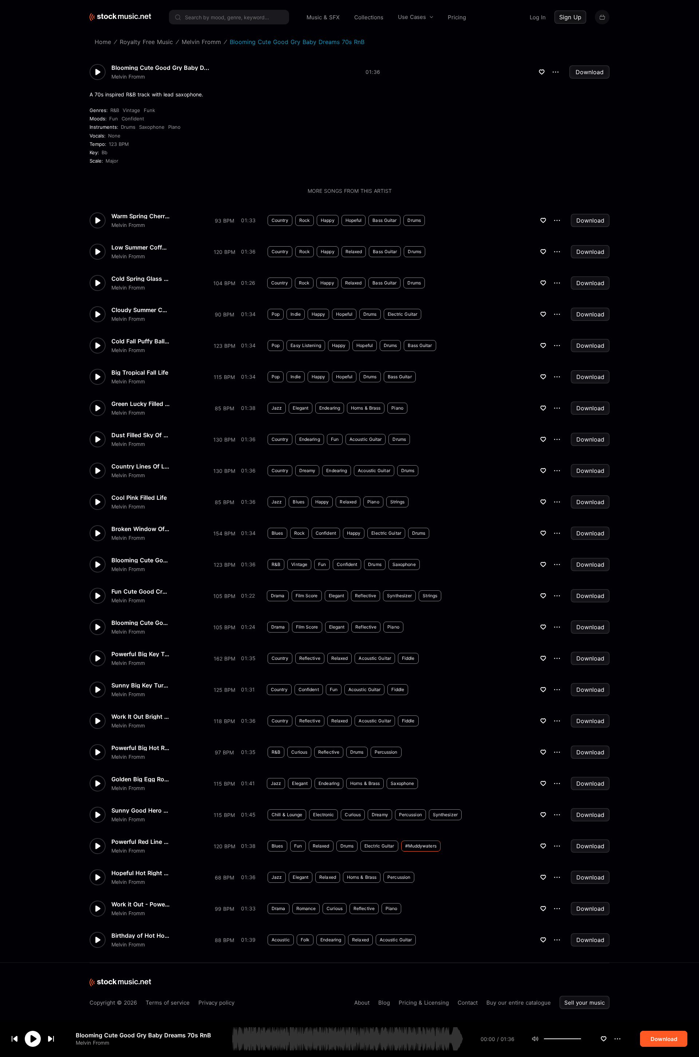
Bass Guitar (384, 220)
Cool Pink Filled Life (139, 497)
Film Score (307, 595)
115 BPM (224, 377)
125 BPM (224, 690)
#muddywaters (421, 846)
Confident (133, 118)
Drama (278, 595)
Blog (384, 1002)
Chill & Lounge (287, 814)
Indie (296, 314)
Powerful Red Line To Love (140, 842)
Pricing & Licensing (424, 1002)
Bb (104, 152)
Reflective (365, 595)
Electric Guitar (403, 314)
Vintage (131, 110)
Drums (128, 127)
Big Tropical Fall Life (139, 372)
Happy (328, 220)
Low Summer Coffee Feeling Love (140, 247)
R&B (114, 110)
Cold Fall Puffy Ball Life (140, 341)
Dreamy (307, 470)
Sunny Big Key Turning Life (140, 685)
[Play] (33, 1039)
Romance (306, 908)
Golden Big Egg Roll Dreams (140, 779)
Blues (298, 501)
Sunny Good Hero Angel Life (140, 810)
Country (280, 220)
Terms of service (168, 1002)
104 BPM (224, 283)
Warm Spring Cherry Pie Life (140, 216)
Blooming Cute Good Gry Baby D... (160, 68)
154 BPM (224, 533)
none (114, 136)
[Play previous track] (14, 1039)
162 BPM (224, 658)
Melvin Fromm (92, 1043)
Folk (305, 939)
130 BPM (224, 439)
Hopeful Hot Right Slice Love (140, 873)
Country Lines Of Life (140, 466)
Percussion (386, 752)
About (362, 1002)
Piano (174, 127)
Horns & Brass (365, 408)
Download (590, 72)
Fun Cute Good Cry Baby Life (140, 591)
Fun (113, 118)
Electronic (323, 814)
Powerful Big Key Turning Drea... (140, 654)
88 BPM (224, 940)
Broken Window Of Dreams (140, 529)
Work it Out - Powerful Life (140, 904)
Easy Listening (306, 345)
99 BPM (224, 909)
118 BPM (224, 721)
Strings (397, 501)
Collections (368, 17)
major (112, 161)
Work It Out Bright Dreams (140, 716)
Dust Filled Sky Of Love (140, 435)
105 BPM (224, 596)
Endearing (329, 408)
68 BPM (224, 877)
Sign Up (570, 17)
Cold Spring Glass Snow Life (140, 279)
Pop (276, 314)
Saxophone (152, 127)
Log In (538, 17)
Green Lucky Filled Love (140, 404)
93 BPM (224, 221)
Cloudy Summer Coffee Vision (140, 310)
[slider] (581, 1038)
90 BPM (224, 314)
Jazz (277, 408)
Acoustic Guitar (366, 439)
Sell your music (584, 1002)
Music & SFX (323, 17)
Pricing (457, 17)
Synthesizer (399, 595)
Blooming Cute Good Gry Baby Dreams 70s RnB (143, 1035)
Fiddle (408, 658)
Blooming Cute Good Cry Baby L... (140, 623)
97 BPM (224, 752)
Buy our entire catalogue (518, 1002)
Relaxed (353, 251)
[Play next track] (51, 1039)
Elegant (300, 408)
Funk (149, 110)
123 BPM (119, 144)
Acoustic (281, 939)
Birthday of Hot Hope (140, 935)
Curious (299, 752)
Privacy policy (216, 1002)
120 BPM (224, 252)
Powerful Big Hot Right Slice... (140, 748)
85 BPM (224, 408)
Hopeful (353, 220)
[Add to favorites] (604, 1039)
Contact (468, 1002)
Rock (304, 220)
